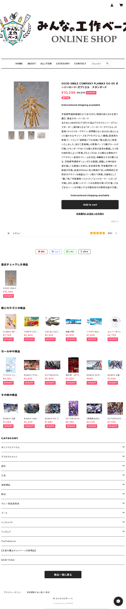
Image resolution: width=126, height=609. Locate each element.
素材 (3, 494)
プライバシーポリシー (13, 592)
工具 (3, 475)
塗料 (3, 466)
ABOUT (31, 63)
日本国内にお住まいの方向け (90, 213)
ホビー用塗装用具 (10, 503)
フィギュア (6, 531)
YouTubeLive (8, 541)
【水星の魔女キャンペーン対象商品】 (18, 550)
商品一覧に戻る (63, 574)
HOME (19, 63)
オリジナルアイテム (10, 447)
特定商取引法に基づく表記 (38, 592)
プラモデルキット (9, 456)
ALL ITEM (45, 63)
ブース (4, 513)
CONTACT (80, 63)
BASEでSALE (8, 560)
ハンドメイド (7, 522)
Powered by (59, 603)
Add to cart (90, 204)
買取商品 (5, 485)
